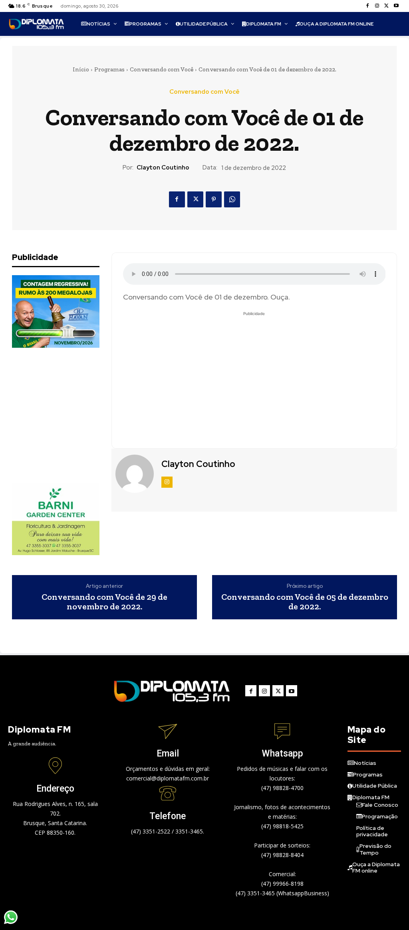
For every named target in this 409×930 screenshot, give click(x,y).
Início (81, 69)
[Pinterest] (214, 199)
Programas (109, 69)
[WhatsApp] (232, 199)
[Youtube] (396, 6)
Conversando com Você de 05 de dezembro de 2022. (304, 601)
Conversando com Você (161, 69)
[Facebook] (367, 6)
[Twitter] (386, 6)
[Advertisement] (72, 415)
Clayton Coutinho (163, 167)
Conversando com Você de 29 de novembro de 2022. (104, 601)
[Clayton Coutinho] (135, 474)
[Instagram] (377, 6)
